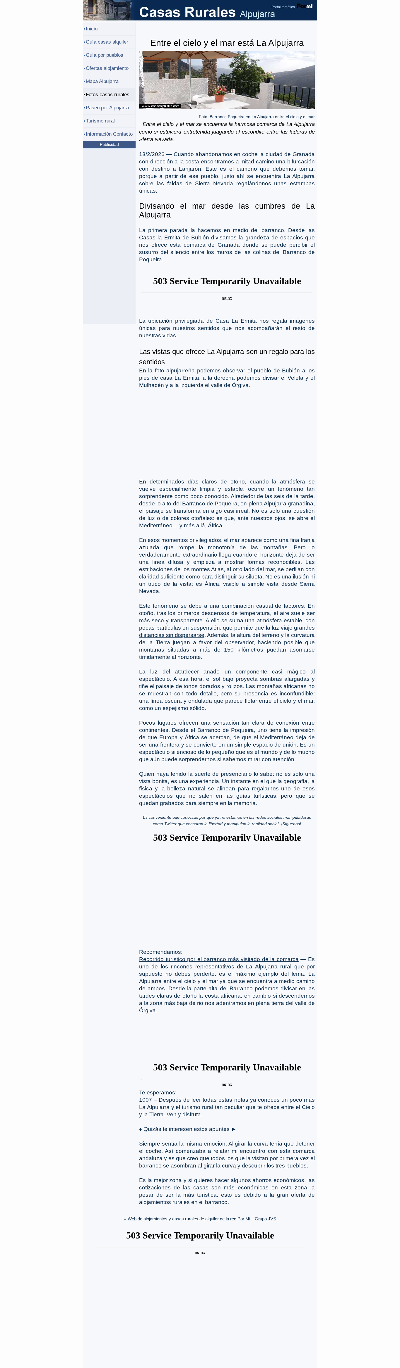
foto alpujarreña (175, 370)
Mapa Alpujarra (102, 81)
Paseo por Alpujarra (107, 107)
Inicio (92, 29)
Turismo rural (100, 121)
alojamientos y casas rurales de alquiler (181, 1218)
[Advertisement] (227, 432)
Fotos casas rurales (107, 94)
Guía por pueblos (104, 55)
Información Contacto (109, 134)
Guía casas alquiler (107, 42)
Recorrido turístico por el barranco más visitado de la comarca (219, 959)
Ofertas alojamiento (107, 68)
